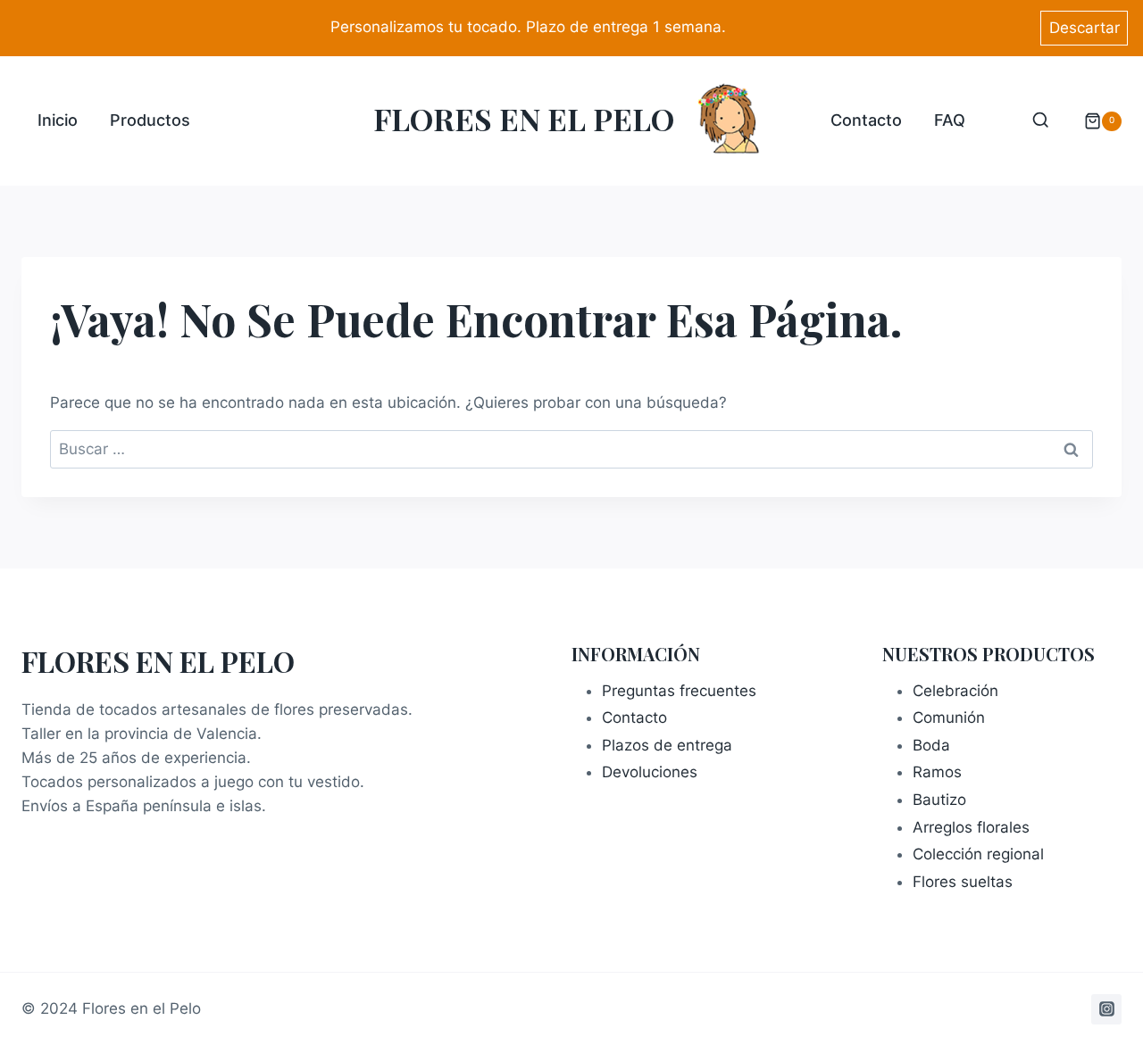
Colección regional (978, 854)
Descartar (1084, 28)
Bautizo (939, 800)
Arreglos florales (971, 827)
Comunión (949, 717)
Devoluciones (649, 772)
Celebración (955, 691)
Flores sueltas (963, 882)
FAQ (949, 120)
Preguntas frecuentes (679, 691)
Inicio (58, 120)
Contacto (866, 120)
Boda (931, 745)
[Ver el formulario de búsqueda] (1040, 120)
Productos (150, 120)
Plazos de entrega (667, 745)
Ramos (937, 772)
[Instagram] (1106, 1009)
